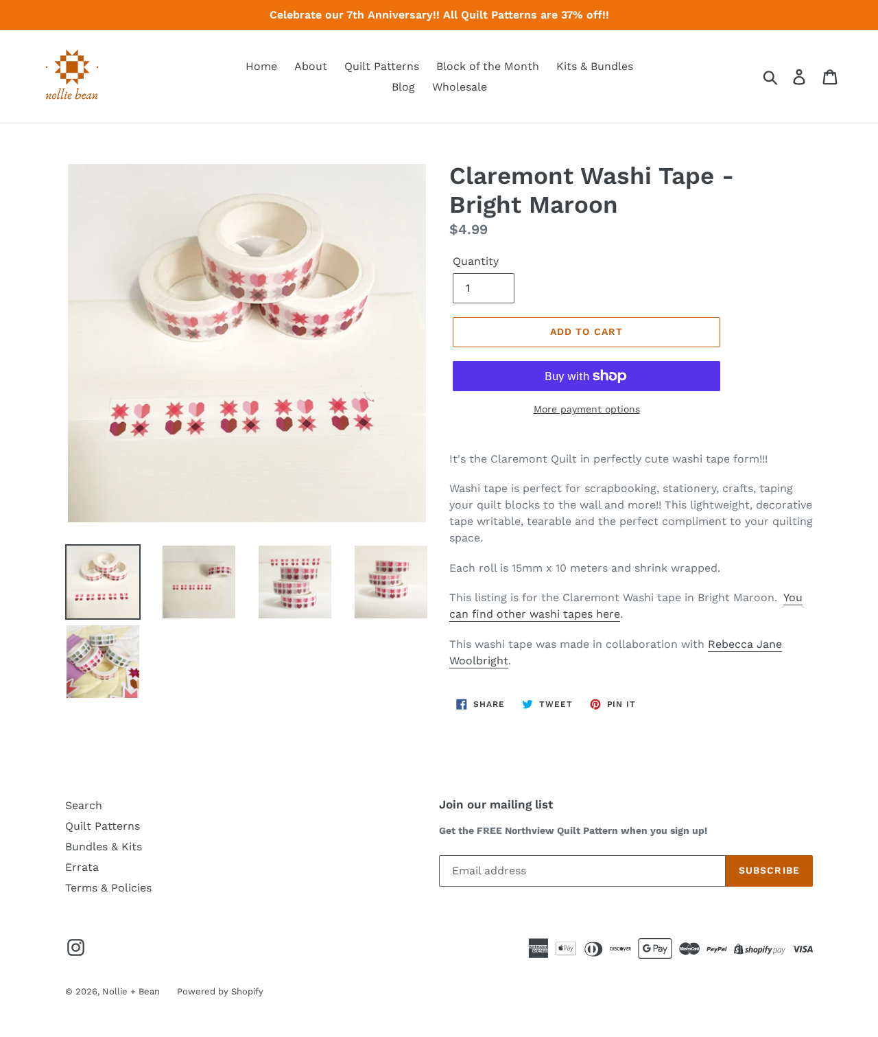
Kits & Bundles (594, 66)
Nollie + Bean (131, 991)
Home (261, 66)
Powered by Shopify (220, 991)
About (310, 66)
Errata (82, 867)
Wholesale (459, 86)
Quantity (476, 261)
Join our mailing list (496, 804)
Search (83, 805)
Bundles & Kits (103, 846)
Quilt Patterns (381, 66)
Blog (403, 86)
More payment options (587, 409)
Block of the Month (487, 66)
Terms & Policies (108, 887)
